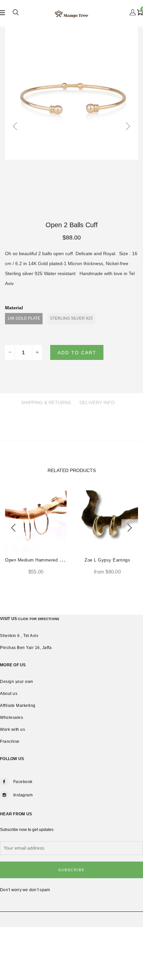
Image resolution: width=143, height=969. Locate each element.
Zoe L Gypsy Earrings (107, 560)
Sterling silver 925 (71, 318)
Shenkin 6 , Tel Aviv (19, 635)
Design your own (16, 681)
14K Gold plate (23, 318)
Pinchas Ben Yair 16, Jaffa (26, 647)
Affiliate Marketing (18, 705)
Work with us (12, 729)
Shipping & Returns (46, 402)
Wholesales (11, 717)
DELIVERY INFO (97, 402)
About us (8, 693)
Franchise (10, 741)
